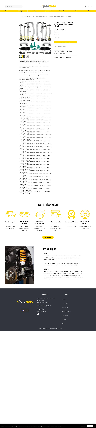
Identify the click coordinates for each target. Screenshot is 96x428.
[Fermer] (94, 426)
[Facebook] (38, 314)
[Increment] (59, 37)
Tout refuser (82, 426)
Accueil (21, 16)
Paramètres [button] (75, 426)
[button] (85, 6)
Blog (63, 323)
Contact (64, 319)
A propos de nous (66, 311)
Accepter (90, 426)
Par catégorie (65, 303)
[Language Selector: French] (25, 310)
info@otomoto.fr (41, 311)
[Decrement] (55, 37)
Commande (65, 315)
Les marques (65, 307)
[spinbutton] (57, 37)
